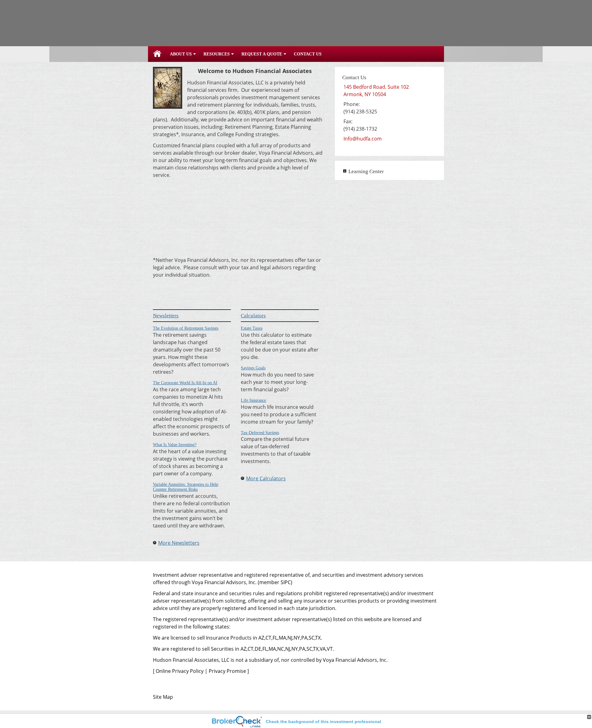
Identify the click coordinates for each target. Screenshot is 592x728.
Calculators (253, 316)
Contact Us (308, 54)
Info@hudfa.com (362, 138)
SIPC (286, 582)
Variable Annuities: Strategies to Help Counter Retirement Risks (185, 487)
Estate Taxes (251, 328)
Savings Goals (253, 368)
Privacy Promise (227, 671)
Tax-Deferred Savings (260, 432)
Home (157, 54)
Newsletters (166, 316)
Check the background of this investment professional (323, 721)
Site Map (163, 696)
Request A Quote (261, 54)
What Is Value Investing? (174, 444)
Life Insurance (253, 400)
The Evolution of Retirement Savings (185, 328)
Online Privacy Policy (180, 671)
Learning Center (366, 171)
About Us (181, 54)
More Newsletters (178, 542)
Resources (217, 54)
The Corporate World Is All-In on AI (185, 382)
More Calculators (266, 478)
